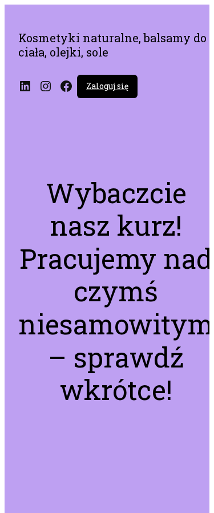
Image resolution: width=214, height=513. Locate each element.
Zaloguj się (107, 85)
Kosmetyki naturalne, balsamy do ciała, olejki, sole (112, 44)
